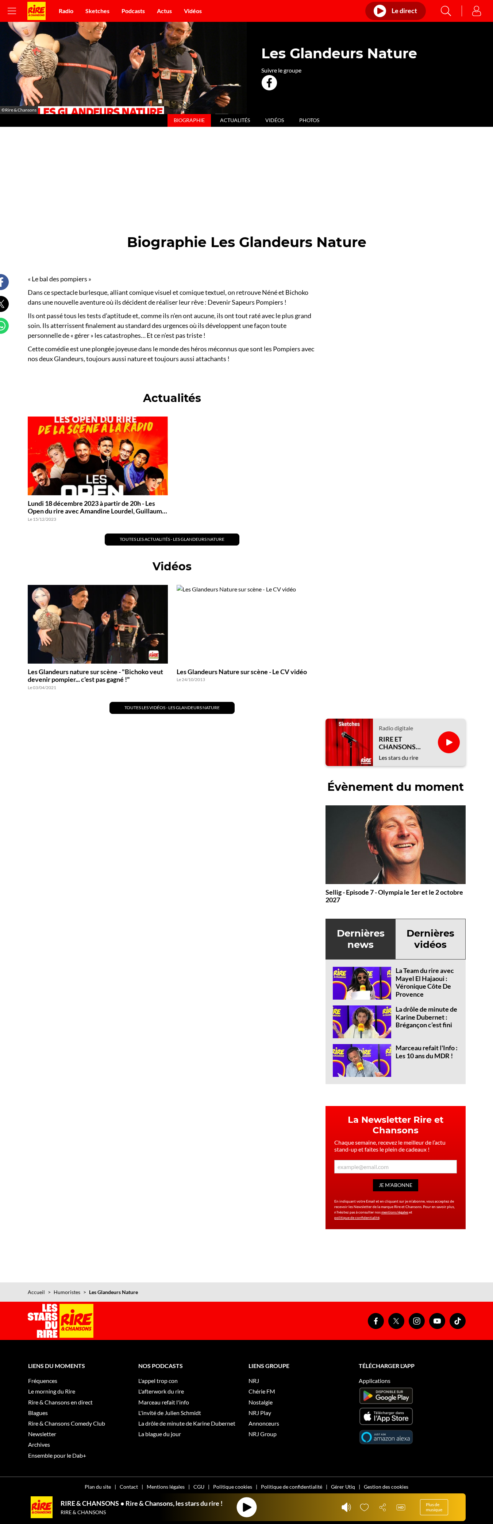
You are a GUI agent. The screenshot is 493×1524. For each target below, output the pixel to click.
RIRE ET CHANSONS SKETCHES (397, 743)
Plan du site (98, 1487)
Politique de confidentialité (291, 1487)
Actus (164, 10)
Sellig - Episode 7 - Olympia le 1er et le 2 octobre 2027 (394, 896)
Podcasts (133, 10)
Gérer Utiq (343, 1487)
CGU (198, 1487)
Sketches (97, 10)
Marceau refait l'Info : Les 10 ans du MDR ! (427, 1052)
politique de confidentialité (357, 1217)
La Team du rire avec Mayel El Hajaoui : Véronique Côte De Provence (425, 982)
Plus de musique (434, 1507)
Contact (129, 1487)
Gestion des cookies (386, 1487)
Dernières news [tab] (361, 938)
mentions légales (394, 1212)
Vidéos (193, 10)
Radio (66, 10)
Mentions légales (166, 1487)
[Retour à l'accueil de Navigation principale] (36, 11)
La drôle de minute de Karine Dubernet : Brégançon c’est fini (426, 1017)
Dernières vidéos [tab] (430, 938)
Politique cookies (232, 1487)
